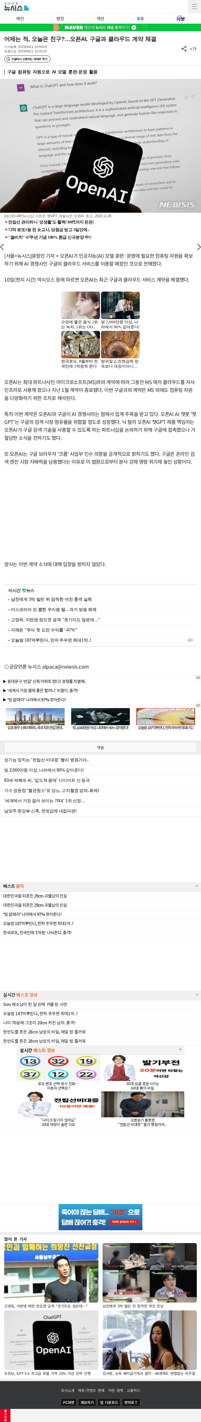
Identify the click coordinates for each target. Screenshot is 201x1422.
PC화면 (68, 1402)
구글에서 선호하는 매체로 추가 (29, 59)
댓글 (100, 747)
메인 (20, 18)
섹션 (100, 18)
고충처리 (133, 1390)
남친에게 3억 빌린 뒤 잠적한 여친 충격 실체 (51, 599)
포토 (140, 18)
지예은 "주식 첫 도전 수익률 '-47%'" (44, 630)
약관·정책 (115, 1390)
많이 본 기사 (15, 1239)
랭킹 (60, 18)
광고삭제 (5, 1415)
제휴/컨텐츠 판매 (91, 1390)
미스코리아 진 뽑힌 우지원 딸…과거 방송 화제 (54, 609)
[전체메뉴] (194, 6)
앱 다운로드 (109, 1402)
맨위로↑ (131, 1402)
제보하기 (87, 1402)
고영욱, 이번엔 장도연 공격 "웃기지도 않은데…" (55, 619)
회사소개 (67, 1390)
